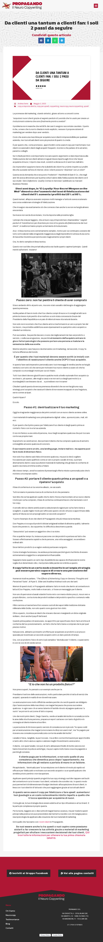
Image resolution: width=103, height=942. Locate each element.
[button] (96, 6)
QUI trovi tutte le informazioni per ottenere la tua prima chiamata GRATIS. (54, 835)
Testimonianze (11, 919)
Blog (8, 923)
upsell (86, 106)
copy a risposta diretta (27, 106)
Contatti (9, 927)
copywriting (54, 106)
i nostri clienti (44, 822)
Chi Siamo (10, 910)
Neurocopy (11, 915)
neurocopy (64, 106)
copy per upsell (43, 106)
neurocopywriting (76, 106)
